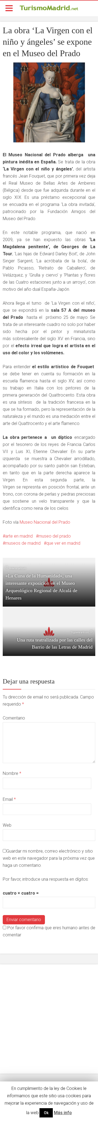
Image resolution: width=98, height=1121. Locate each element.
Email (9, 799)
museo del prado (54, 536)
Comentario (14, 718)
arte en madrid (19, 536)
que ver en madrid (63, 543)
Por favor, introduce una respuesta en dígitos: (46, 879)
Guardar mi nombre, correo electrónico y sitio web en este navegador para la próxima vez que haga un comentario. (49, 858)
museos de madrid (23, 543)
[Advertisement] (49, 1019)
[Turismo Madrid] (49, 7)
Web (7, 825)
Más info (63, 1112)
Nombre (12, 773)
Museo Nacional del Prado (45, 522)
